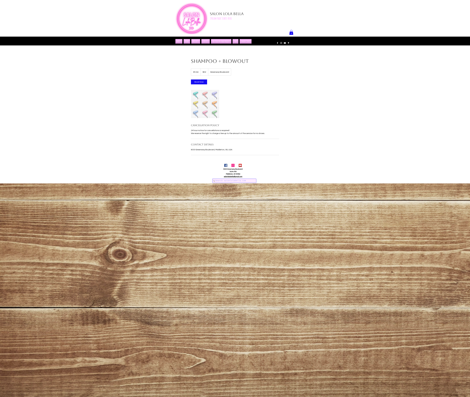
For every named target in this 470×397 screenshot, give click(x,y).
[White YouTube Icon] (285, 43)
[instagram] (281, 43)
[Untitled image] (205, 104)
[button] (291, 32)
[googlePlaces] (288, 43)
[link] (199, 81)
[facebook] (277, 43)
